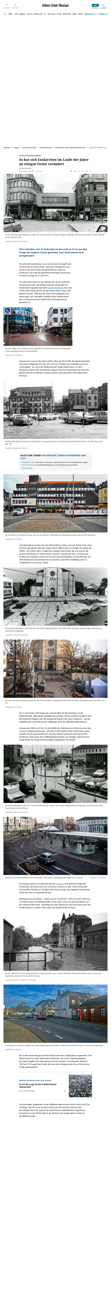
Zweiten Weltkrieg (55, 287)
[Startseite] (55, 5)
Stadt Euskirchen (45, 147)
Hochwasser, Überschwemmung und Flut (70, 147)
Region (16, 147)
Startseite (7, 147)
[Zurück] (4, 14)
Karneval (60, 883)
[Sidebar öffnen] (10, 14)
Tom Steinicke (26, 168)
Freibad (22, 731)
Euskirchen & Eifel (29, 147)
